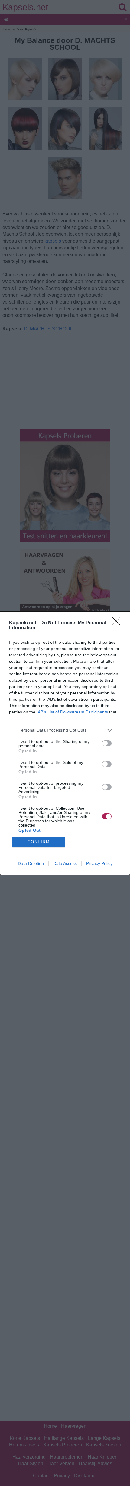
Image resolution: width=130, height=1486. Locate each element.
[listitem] (65, 730)
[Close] (118, 623)
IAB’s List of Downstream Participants (72, 712)
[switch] (107, 743)
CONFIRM (39, 842)
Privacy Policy (99, 863)
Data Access (65, 863)
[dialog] (65, 743)
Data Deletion (31, 863)
